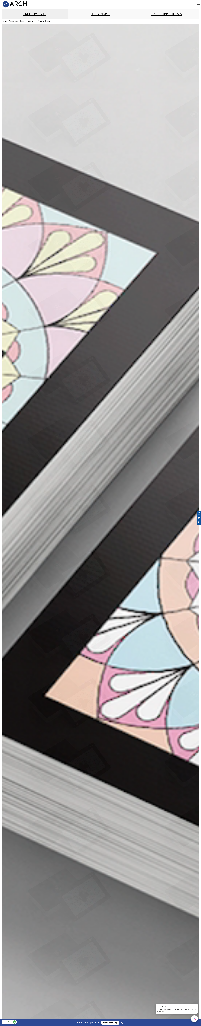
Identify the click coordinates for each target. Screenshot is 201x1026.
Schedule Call (199, 518)
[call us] (122, 1023)
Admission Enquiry (110, 1023)
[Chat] (194, 1018)
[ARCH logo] (14, 4)
